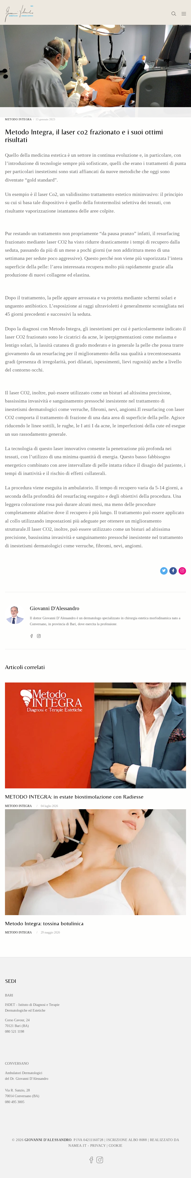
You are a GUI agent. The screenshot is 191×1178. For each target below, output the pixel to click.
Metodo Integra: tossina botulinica (44, 923)
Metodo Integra (18, 119)
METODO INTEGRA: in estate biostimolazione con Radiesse (74, 797)
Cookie (116, 1145)
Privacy (98, 1145)
